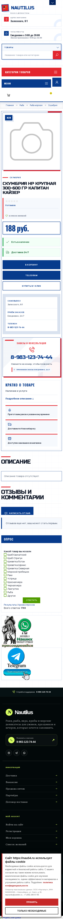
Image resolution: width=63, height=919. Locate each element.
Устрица (11, 578)
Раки (9, 575)
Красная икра (14, 582)
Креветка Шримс (16, 565)
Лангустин (13, 588)
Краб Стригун (14, 558)
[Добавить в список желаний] (31, 216)
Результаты (10, 604)
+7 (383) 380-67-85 (31, 895)
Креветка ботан (16, 561)
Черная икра (14, 585)
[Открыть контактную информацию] (52, 2)
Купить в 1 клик (31, 286)
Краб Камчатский (16, 554)
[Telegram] (16, 753)
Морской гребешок (18, 571)
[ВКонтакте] (9, 753)
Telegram (31, 275)
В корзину (31, 264)
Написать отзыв (19, 513)
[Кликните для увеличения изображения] (31, 141)
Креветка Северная (18, 568)
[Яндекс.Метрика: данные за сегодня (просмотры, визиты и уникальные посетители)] (10, 917)
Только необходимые (31, 911)
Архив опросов (26, 604)
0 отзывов (10, 205)
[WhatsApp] (24, 753)
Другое (11, 595)
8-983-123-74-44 (16, 327)
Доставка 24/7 (20, 252)
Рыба (10, 592)
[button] (31, 72)
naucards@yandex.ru (14, 895)
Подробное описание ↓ (19, 398)
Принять (31, 902)
